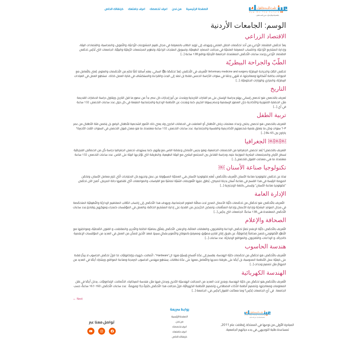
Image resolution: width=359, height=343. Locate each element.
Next (78, 298)
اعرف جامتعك (136, 9)
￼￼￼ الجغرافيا (265, 141)
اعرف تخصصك (158, 9)
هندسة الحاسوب (265, 246)
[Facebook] (112, 331)
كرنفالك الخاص (114, 9)
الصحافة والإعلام (265, 220)
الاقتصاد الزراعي (265, 36)
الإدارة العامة (270, 193)
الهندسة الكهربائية (263, 272)
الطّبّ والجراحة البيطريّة (256, 62)
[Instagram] (101, 331)
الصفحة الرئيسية (197, 9)
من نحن (177, 9)
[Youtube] (90, 331)
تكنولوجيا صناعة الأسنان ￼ (252, 167)
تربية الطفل (271, 115)
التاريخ (278, 88)
